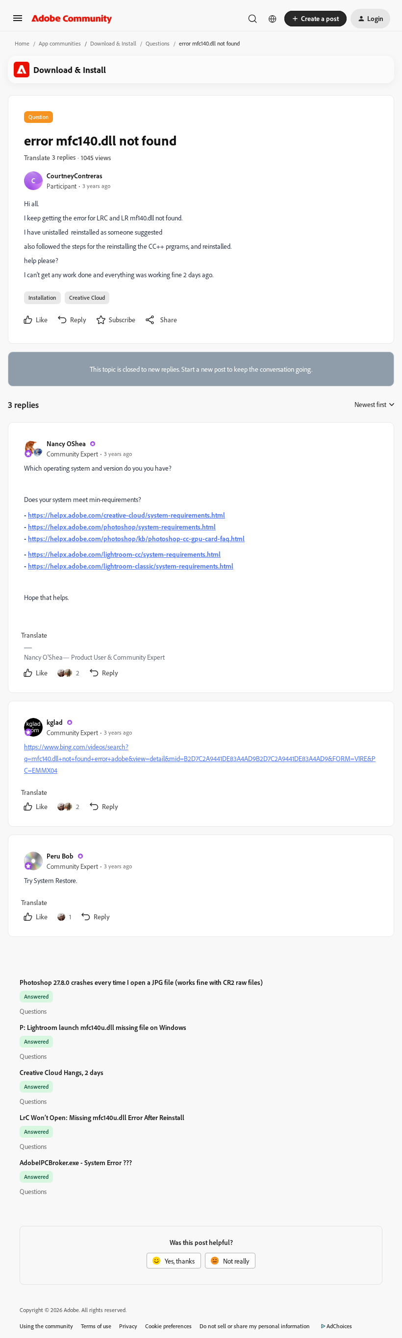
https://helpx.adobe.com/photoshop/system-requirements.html (122, 527)
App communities (60, 43)
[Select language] (272, 18)
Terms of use (96, 1326)
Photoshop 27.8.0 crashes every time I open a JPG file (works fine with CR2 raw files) (141, 982)
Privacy (128, 1326)
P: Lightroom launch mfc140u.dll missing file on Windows (103, 1027)
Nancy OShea (66, 443)
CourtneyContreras (74, 175)
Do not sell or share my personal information (255, 1326)
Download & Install (113, 43)
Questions (158, 43)
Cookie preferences (168, 1326)
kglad (55, 722)
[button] (18, 21)
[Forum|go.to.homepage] (71, 18)
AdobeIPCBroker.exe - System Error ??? (76, 1162)
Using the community (46, 1326)
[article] (200, 559)
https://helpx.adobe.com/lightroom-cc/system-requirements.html (124, 554)
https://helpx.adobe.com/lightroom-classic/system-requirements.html (130, 566)
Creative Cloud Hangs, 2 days (61, 1072)
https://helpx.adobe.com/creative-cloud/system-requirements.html (126, 515)
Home (22, 43)
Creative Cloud (87, 297)
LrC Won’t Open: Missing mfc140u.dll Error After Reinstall (102, 1117)
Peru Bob (60, 856)
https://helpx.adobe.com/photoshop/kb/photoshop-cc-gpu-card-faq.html (136, 538)
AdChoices (339, 1326)
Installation (42, 297)
